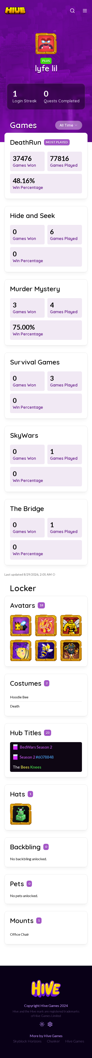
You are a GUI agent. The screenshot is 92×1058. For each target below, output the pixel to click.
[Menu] (85, 10)
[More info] (53, 574)
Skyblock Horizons (27, 1041)
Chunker (53, 1041)
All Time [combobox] (66, 125)
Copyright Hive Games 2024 (46, 1005)
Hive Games (74, 1041)
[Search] (72, 10)
